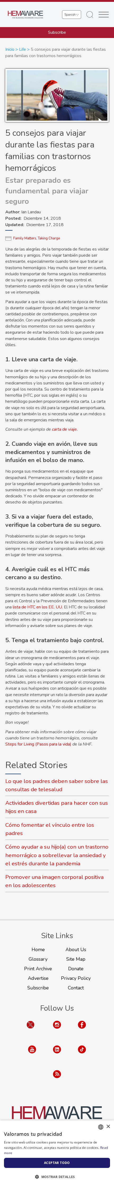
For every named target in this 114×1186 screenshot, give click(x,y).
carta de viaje (64, 429)
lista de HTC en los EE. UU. (38, 607)
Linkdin (57, 1054)
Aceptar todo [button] (57, 1162)
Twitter (30, 1030)
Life (22, 49)
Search (89, 14)
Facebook (82, 1030)
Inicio (9, 49)
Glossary (38, 959)
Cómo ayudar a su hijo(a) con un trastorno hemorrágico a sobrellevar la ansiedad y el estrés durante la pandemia (56, 855)
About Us (75, 949)
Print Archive (38, 968)
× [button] (108, 1127)
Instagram (57, 1030)
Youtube (32, 1054)
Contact (76, 988)
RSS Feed (57, 1079)
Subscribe (57, 32)
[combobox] (100, 1127)
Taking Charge (49, 238)
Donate (76, 968)
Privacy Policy (76, 978)
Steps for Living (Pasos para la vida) (38, 744)
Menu (104, 15)
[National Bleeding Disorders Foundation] (57, 1116)
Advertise (38, 978)
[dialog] (57, 1153)
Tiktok (82, 1054)
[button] (57, 1177)
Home (38, 949)
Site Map (75, 959)
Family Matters (24, 238)
